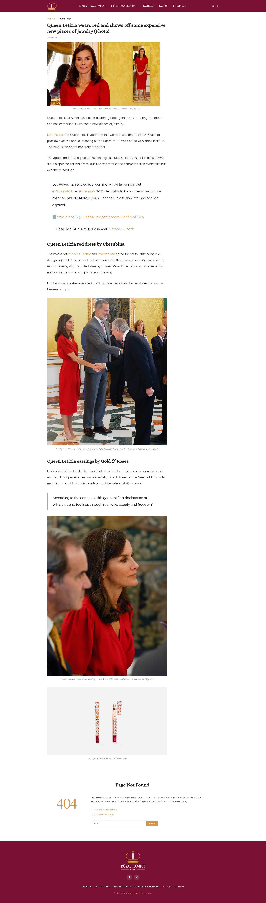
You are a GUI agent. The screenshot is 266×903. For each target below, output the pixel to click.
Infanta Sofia (106, 254)
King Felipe (55, 134)
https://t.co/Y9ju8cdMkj (76, 217)
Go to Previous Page (106, 809)
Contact (179, 886)
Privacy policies (121, 886)
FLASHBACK (148, 6)
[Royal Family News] (52, 6)
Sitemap (167, 886)
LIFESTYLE (178, 6)
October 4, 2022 (121, 229)
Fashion (51, 19)
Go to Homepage (104, 814)
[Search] (217, 6)
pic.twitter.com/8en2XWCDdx (120, 217)
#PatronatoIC (63, 191)
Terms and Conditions (146, 886)
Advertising (102, 886)
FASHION (163, 6)
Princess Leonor (79, 254)
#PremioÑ (87, 191)
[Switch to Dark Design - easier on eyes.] (213, 6)
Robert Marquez (66, 19)
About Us (87, 886)
